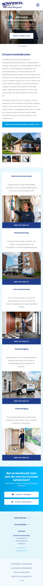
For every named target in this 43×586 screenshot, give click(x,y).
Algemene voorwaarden (21, 568)
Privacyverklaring (21, 572)
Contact (21, 531)
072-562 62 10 (21, 548)
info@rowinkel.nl (21, 551)
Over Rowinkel (20, 524)
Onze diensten (23, 46)
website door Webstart (21, 577)
